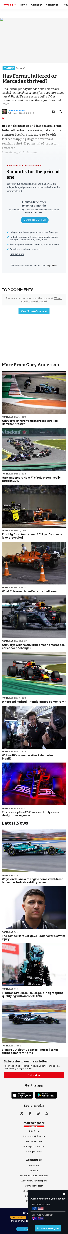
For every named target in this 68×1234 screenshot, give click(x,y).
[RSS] (46, 1113)
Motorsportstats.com (34, 1146)
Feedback (34, 1165)
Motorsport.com (34, 1141)
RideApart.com (34, 1151)
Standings (52, 4)
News (23, 4)
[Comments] (61, 112)
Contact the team (34, 1185)
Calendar (36, 4)
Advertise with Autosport (34, 1180)
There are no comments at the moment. (34, 300)
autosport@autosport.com (34, 1175)
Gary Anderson (16, 110)
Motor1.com (34, 1131)
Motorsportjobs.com (34, 1136)
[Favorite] (53, 112)
